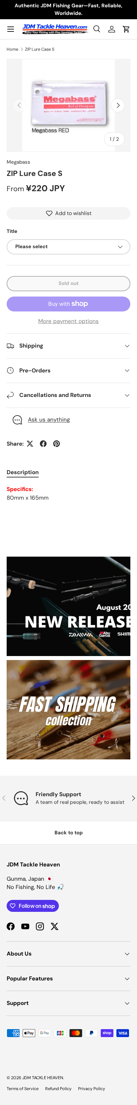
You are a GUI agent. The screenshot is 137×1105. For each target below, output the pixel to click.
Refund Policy (58, 1088)
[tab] (23, 472)
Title (12, 231)
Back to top (69, 832)
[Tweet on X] (30, 443)
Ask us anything (49, 419)
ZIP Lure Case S (39, 49)
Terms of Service (23, 1088)
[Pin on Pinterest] (56, 443)
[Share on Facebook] (43, 443)
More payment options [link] (68, 321)
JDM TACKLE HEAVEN (42, 1077)
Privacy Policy (91, 1088)
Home (12, 49)
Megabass (18, 162)
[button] (126, 29)
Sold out (68, 283)
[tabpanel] (68, 493)
